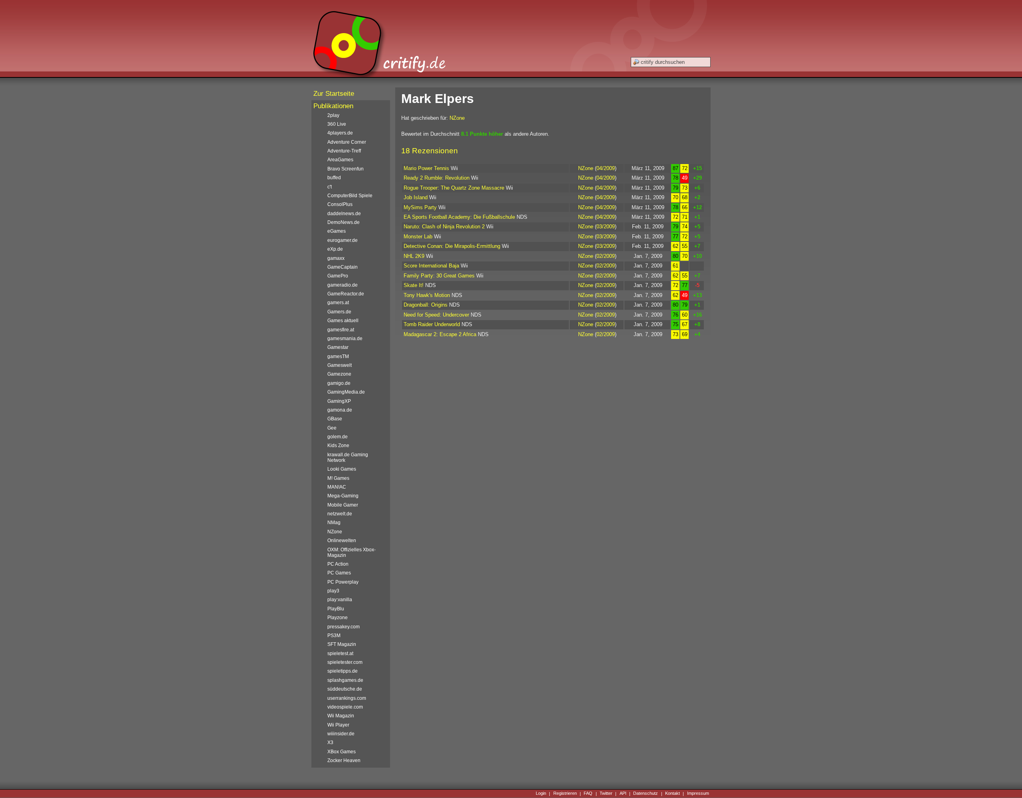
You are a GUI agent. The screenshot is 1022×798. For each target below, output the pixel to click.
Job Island (416, 197)
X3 (330, 742)
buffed (334, 177)
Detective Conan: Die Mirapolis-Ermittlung (452, 246)
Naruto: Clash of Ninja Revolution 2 (444, 227)
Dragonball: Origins (426, 305)
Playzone (337, 617)
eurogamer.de (342, 240)
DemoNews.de (343, 222)
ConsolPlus (340, 204)
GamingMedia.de (346, 392)
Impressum (698, 793)
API (623, 793)
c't (329, 187)
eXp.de (335, 249)
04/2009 (605, 168)
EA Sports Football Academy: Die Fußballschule (459, 217)
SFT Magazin (341, 644)
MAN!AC (336, 487)
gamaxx (336, 258)
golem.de (337, 437)
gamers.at (338, 302)
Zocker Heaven (343, 760)
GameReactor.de (345, 294)
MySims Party (420, 207)
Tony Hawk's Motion (427, 295)
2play (333, 115)
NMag (334, 522)
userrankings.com (346, 698)
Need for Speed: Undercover (436, 315)
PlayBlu (335, 609)
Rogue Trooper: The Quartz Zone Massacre (454, 188)
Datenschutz (645, 793)
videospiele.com (345, 707)
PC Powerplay (342, 582)
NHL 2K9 (414, 256)
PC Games (339, 573)
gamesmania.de (344, 338)
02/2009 (605, 256)
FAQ (588, 793)
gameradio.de (342, 285)
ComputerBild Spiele (349, 195)
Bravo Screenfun (345, 169)
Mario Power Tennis (426, 168)
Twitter (606, 793)
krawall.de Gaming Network (347, 457)
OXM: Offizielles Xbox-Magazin (351, 552)
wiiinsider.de (341, 734)
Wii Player (338, 725)
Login (541, 793)
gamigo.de (339, 383)
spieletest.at (340, 653)
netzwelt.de (339, 514)
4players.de (340, 133)
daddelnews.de (344, 213)
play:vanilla (339, 599)
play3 (333, 591)
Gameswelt (339, 365)
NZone (457, 118)
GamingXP (339, 401)
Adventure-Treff (344, 151)
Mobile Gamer (342, 505)
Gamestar (338, 347)
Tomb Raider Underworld (432, 324)
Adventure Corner (346, 142)
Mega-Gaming (342, 496)
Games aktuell (342, 320)
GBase (334, 419)
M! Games (338, 478)
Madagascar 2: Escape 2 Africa (440, 334)
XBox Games (341, 751)
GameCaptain (342, 267)
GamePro (337, 276)
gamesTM (338, 356)
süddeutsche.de (344, 689)
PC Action (338, 564)
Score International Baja (431, 266)
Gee (332, 428)
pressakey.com (343, 627)
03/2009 (605, 227)
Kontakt (672, 793)
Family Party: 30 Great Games (439, 276)
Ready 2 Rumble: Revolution (436, 178)
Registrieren (565, 793)
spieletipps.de (342, 671)
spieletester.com (344, 662)
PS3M (334, 635)
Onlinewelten (341, 540)
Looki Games (341, 469)
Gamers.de (339, 312)
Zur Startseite (333, 93)
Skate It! (414, 285)
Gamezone (339, 374)
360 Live (336, 124)
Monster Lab (418, 237)
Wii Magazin (340, 716)
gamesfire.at (340, 330)
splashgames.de (345, 680)
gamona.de (339, 410)
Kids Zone (338, 445)
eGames (336, 231)
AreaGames (340, 159)
